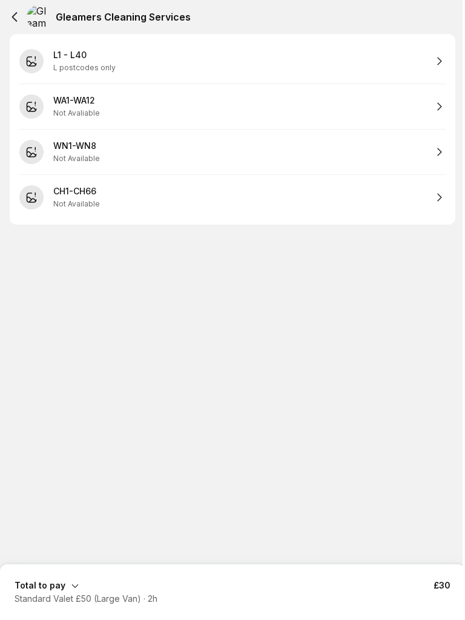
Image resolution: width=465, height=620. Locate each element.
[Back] (14, 16)
